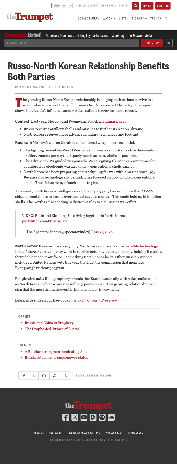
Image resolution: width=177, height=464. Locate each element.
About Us (163, 6)
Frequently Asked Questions (84, 433)
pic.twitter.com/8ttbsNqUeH (45, 221)
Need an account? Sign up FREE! (96, 5)
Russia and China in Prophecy (93, 300)
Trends (155, 18)
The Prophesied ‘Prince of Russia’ (52, 328)
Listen (124, 18)
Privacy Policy (114, 433)
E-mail (94, 375)
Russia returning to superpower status (56, 357)
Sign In (123, 5)
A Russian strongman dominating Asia (56, 351)
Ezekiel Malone (32, 87)
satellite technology (142, 246)
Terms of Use (135, 433)
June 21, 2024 (102, 231)
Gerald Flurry (89, 18)
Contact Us (55, 433)
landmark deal (113, 121)
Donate (147, 6)
